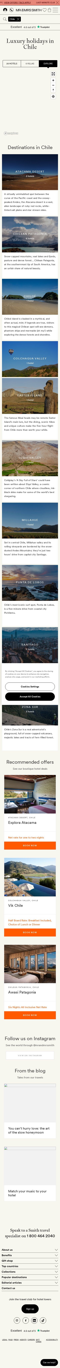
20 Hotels (11, 63)
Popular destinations (14, 1277)
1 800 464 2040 (41, 1235)
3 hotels (30, 176)
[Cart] (49, 10)
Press (16, 1340)
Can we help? (49, 1362)
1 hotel (30, 300)
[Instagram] (17, 1320)
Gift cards (38, 1341)
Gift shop (7, 1260)
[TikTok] (43, 1320)
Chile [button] (12, 19)
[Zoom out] (53, 85)
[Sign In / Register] (5, 10)
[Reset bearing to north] (53, 90)
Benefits (7, 1255)
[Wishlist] (44, 10)
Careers (31, 1340)
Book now (30, 845)
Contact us (8, 1288)
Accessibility (52, 1340)
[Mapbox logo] (11, 133)
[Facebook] (25, 1320)
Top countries (10, 1266)
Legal (4, 1340)
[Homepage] (28, 10)
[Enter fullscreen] (53, 73)
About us (7, 1249)
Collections (8, 1271)
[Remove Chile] (18, 19)
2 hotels (30, 649)
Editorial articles (12, 1282)
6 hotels (30, 238)
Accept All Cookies (30, 696)
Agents (23, 1340)
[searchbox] (41, 19)
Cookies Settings (30, 686)
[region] (30, 103)
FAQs (10, 1340)
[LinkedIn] (34, 1320)
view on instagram (30, 1055)
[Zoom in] (53, 80)
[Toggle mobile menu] (55, 10)
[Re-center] (53, 96)
